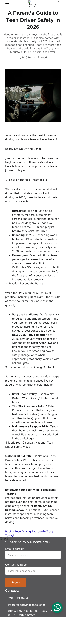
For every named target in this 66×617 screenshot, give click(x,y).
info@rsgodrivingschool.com (26, 604)
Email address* (15, 548)
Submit (15, 582)
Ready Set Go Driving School (23, 148)
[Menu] (7, 3)
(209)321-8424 (18, 598)
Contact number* (16, 564)
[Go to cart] (58, 3)
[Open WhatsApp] (57, 607)
